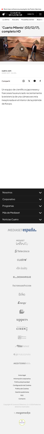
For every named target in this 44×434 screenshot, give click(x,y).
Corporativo (8, 199)
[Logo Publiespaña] (22, 355)
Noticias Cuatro (10, 219)
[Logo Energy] (22, 303)
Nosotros (7, 192)
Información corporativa (22, 379)
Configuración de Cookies (22, 385)
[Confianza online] (22, 424)
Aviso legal (22, 375)
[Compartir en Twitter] (29, 81)
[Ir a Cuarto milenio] (15, 14)
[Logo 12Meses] (22, 337)
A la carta (15, 19)
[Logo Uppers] (22, 320)
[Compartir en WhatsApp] (24, 81)
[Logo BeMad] (22, 311)
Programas (8, 205)
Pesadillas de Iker (27, 19)
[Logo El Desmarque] (22, 277)
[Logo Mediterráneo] (22, 363)
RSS (22, 395)
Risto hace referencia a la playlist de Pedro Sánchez (22, 9)
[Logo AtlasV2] (22, 346)
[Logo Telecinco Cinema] (22, 329)
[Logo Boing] (22, 294)
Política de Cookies (22, 389)
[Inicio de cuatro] (3, 14)
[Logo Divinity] (22, 268)
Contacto (22, 399)
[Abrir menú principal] (40, 14)
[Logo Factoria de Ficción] (22, 286)
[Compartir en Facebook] (40, 81)
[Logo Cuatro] (22, 260)
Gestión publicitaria (22, 392)
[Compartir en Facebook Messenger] (35, 81)
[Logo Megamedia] (23, 413)
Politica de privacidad (22, 382)
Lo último (5, 19)
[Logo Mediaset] (22, 231)
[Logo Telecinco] (22, 251)
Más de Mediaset (11, 212)
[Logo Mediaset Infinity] (22, 242)
